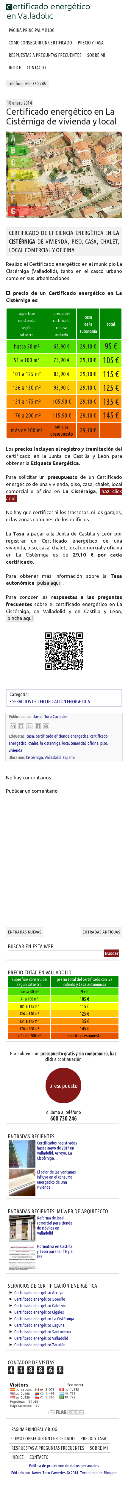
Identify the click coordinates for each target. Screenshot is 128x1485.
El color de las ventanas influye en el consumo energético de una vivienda (56, 1179)
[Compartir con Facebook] (38, 726)
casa (30, 735)
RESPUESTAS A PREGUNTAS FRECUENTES (45, 55)
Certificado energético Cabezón (40, 1305)
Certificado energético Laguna (39, 1325)
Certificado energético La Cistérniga (44, 1318)
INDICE (15, 67)
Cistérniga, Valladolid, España (50, 757)
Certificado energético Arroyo (38, 1292)
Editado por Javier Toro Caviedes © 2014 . (45, 1472)
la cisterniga (50, 743)
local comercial (74, 743)
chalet (33, 743)
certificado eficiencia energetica (62, 735)
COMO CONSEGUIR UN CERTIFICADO (40, 42)
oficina (93, 743)
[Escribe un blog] (21, 726)
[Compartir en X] (29, 726)
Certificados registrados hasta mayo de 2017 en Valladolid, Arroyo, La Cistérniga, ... (57, 1150)
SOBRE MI (96, 55)
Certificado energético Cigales (39, 1312)
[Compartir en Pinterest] (46, 726)
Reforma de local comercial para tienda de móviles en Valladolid (54, 1225)
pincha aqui (20, 618)
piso (103, 743)
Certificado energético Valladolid (41, 1338)
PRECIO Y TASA (91, 42)
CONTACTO (36, 67)
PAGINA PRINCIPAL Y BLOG (34, 1429)
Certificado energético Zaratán (39, 1344)
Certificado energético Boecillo (39, 1299)
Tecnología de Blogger (98, 1472)
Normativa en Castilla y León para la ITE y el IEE (55, 1251)
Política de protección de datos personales (64, 1465)
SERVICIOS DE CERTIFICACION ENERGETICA (51, 701)
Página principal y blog (31, 30)
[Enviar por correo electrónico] (13, 726)
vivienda (15, 750)
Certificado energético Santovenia (42, 1331)
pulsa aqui (48, 583)
